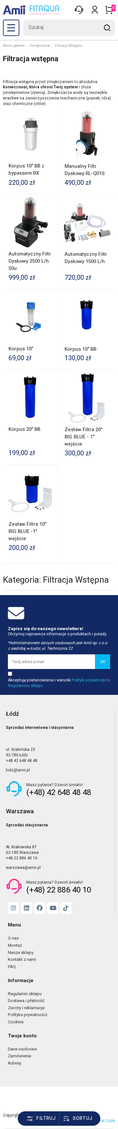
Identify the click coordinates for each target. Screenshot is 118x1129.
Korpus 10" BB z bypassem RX (26, 169)
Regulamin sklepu (25, 994)
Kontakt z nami (22, 959)
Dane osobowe (22, 1049)
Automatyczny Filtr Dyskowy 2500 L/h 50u (30, 261)
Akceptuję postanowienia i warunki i (58, 683)
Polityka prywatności (27, 1015)
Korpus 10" (21, 348)
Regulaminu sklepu (25, 686)
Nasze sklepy (20, 953)
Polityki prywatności (90, 680)
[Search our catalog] (107, 28)
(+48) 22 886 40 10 (58, 890)
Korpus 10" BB (80, 349)
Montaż (15, 945)
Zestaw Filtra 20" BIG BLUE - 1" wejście (83, 437)
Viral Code (105, 1121)
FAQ (12, 967)
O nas (13, 938)
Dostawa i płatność (26, 1001)
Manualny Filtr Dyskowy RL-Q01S (85, 170)
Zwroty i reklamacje (26, 1008)
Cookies (16, 1022)
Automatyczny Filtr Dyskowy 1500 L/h (86, 258)
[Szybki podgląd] (51, 118)
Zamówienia (19, 1056)
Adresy (14, 1063)
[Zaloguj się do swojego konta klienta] (79, 10)
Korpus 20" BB (24, 429)
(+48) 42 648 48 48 (58, 792)
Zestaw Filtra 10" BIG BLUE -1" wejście (27, 531)
